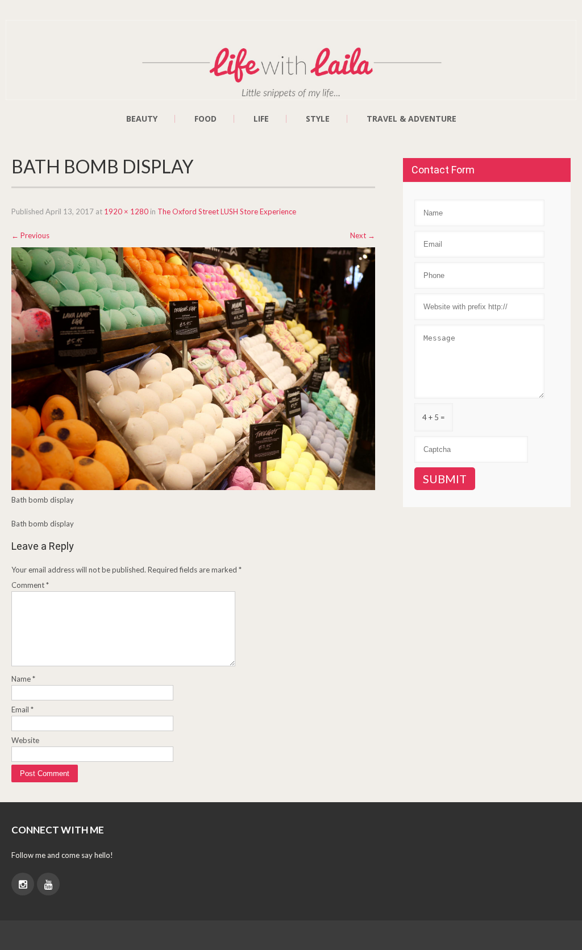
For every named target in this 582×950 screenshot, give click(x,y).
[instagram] (22, 884)
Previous (30, 235)
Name (23, 678)
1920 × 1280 (126, 211)
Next (362, 235)
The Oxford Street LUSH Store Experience (226, 211)
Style (318, 119)
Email (22, 709)
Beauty (141, 119)
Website (25, 740)
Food (205, 119)
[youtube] (48, 884)
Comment (30, 585)
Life (261, 119)
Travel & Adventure (411, 119)
